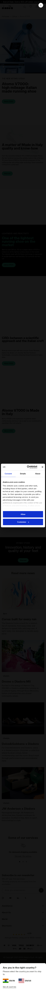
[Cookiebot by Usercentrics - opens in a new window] (28, 467)
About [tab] (37, 474)
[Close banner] (42, 467)
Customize (21, 522)
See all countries (9, 987)
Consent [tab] (8, 474)
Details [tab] (23, 474)
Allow (23, 514)
